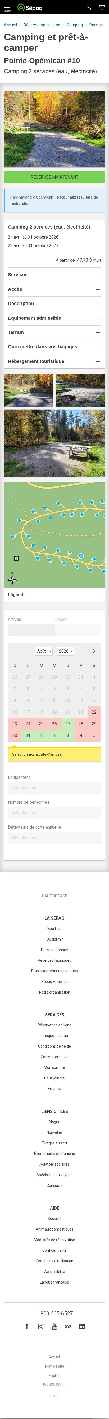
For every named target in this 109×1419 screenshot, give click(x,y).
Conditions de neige (54, 1046)
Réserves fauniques (54, 960)
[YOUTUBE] (54, 1326)
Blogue (54, 1122)
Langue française (54, 1282)
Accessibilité (54, 1271)
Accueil (10, 25)
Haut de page (54, 896)
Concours (54, 1185)
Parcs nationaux (54, 950)
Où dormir (54, 939)
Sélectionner (23, 787)
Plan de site (54, 1366)
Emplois (54, 1089)
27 (67, 723)
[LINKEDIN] (82, 1326)
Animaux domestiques (55, 1229)
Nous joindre (54, 1078)
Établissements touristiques (54, 971)
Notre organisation (54, 992)
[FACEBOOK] (27, 1326)
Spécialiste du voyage (55, 1175)
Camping (75, 25)
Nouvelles (55, 1132)
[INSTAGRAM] (40, 1326)
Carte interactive (55, 1057)
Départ (60, 619)
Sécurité (55, 1218)
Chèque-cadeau (54, 1036)
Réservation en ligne (42, 25)
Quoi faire (54, 928)
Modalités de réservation (54, 1240)
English (55, 1375)
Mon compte (54, 1067)
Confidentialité (54, 1250)
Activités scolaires (54, 1164)
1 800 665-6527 (54, 1313)
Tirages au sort (54, 1143)
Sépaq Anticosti (54, 981)
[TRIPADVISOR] (68, 1326)
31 (28, 735)
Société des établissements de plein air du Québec (29, 8)
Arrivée (14, 619)
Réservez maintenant (54, 177)
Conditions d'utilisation (54, 1261)
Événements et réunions (54, 1154)
